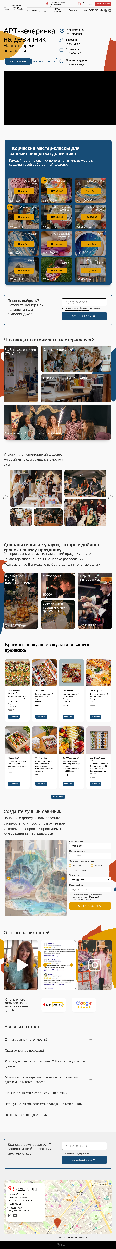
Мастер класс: (76, 841)
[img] (58, 1207)
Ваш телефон (76, 885)
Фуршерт (74, 875)
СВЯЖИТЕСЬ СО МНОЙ (84, 316)
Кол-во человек (77, 851)
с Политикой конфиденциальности (77, 310)
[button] (103, 4)
